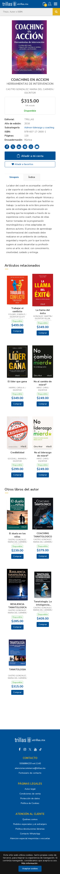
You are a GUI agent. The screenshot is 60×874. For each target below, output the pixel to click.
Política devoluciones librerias (30, 828)
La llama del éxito (43, 312)
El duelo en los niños (17, 535)
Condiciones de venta (30, 793)
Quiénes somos (30, 819)
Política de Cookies (30, 803)
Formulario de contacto (30, 773)
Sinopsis (14, 177)
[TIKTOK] (40, 749)
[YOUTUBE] (35, 749)
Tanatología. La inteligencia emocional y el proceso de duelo (42, 603)
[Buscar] (56, 11)
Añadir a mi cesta (31, 156)
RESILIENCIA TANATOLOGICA (17, 606)
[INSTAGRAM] (24, 749)
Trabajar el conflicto (17, 310)
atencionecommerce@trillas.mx (30, 768)
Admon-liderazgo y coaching (39, 127)
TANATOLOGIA (17, 669)
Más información (30, 863)
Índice (31, 177)
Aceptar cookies (30, 868)
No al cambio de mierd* (43, 383)
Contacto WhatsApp (30, 833)
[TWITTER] (30, 749)
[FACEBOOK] (19, 749)
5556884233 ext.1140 (30, 763)
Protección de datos (30, 798)
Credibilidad (17, 452)
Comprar (17, 331)
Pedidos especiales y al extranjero (30, 824)
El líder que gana (17, 381)
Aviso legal (30, 788)
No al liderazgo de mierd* (42, 454)
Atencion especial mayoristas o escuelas (30, 838)
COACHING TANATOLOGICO (42, 535)
